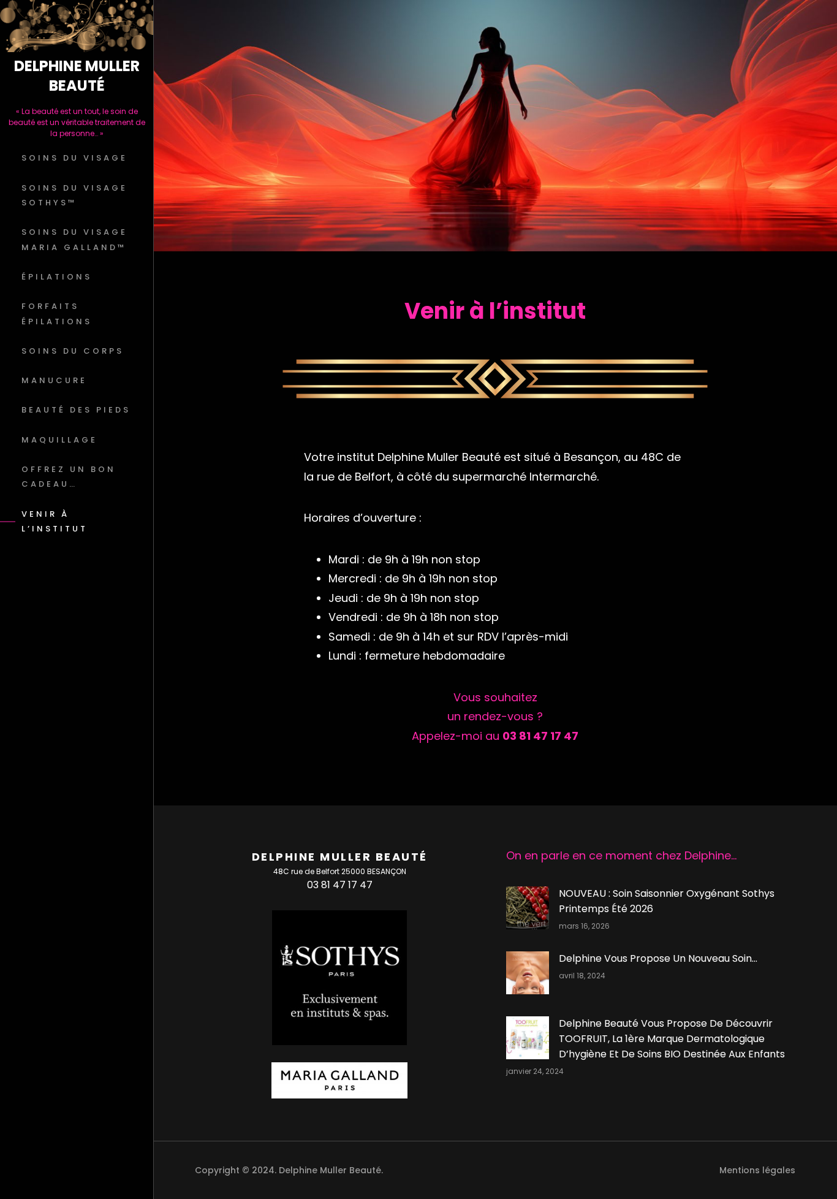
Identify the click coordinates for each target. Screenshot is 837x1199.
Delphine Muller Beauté (77, 75)
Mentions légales (757, 1170)
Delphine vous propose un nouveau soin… (658, 958)
